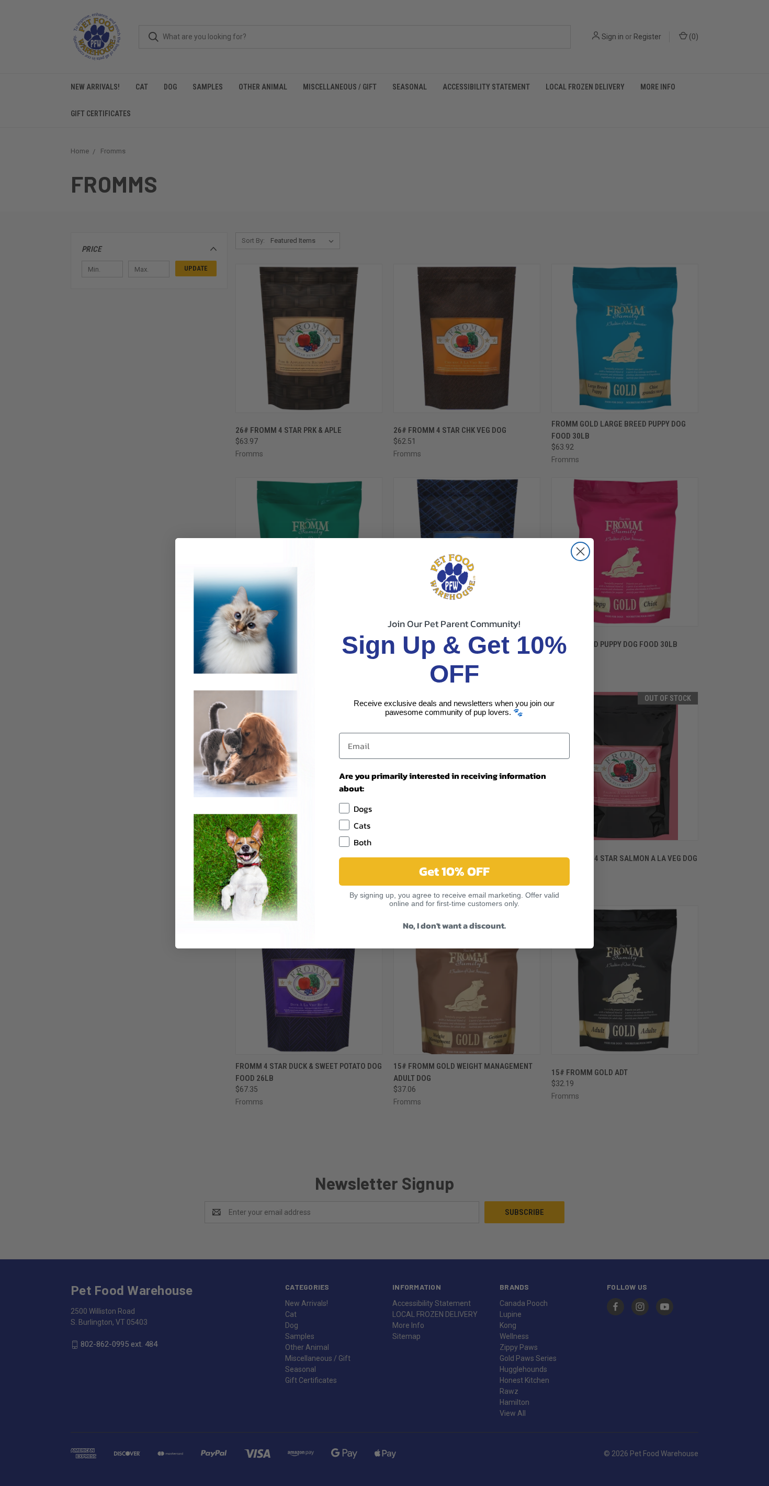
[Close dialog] (580, 551)
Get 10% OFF (454, 871)
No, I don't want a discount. (454, 925)
